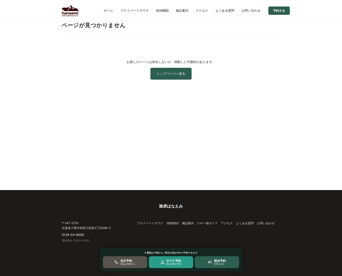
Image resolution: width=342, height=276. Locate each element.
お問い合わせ (250, 10)
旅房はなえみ (171, 206)
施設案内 (182, 10)
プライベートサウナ (134, 10)
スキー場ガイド (207, 223)
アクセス (202, 10)
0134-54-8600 (73, 235)
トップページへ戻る (171, 73)
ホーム (108, 10)
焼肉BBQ (162, 10)
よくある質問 (224, 10)
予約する (279, 10)
